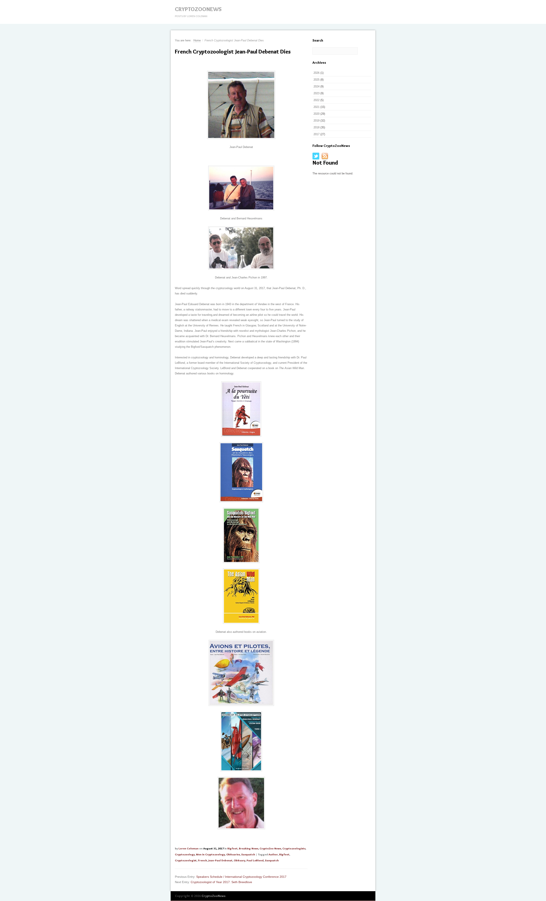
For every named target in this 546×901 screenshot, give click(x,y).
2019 (316, 120)
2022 (316, 100)
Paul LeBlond (255, 860)
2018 (316, 127)
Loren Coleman (189, 848)
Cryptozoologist (186, 860)
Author (273, 854)
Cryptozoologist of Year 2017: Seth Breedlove (221, 882)
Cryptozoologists (293, 848)
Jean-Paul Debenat (220, 860)
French (202, 860)
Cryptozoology (185, 854)
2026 (316, 72)
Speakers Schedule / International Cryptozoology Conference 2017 (241, 876)
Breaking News (248, 848)
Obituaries (233, 854)
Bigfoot (232, 848)
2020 (316, 113)
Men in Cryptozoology (210, 854)
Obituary (239, 860)
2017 (316, 134)
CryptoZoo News (270, 848)
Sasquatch (248, 854)
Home (197, 40)
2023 (316, 93)
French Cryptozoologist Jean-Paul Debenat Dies (233, 51)
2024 (316, 86)
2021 (316, 107)
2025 (316, 79)
